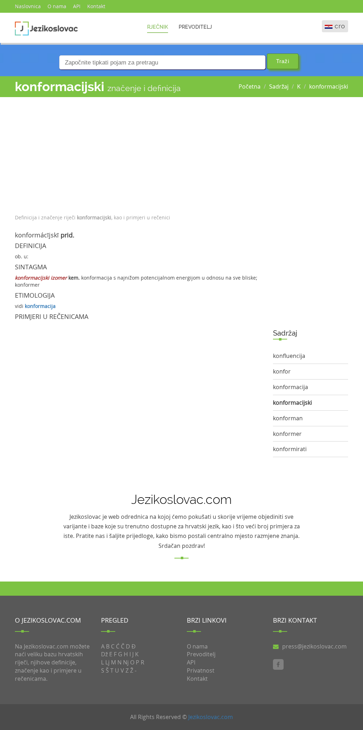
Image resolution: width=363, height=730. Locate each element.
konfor (282, 371)
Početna (250, 86)
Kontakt (96, 6)
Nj (126, 662)
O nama (57, 6)
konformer (287, 434)
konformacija (40, 306)
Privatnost (200, 670)
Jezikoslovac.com (210, 717)
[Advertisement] (138, 153)
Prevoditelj (195, 27)
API (76, 6)
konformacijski (328, 86)
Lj (107, 662)
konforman (288, 418)
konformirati (290, 449)
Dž (104, 654)
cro (340, 26)
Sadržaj (279, 86)
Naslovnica (28, 6)
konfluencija (289, 356)
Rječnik (157, 27)
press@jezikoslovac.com (314, 646)
